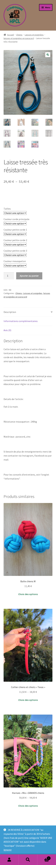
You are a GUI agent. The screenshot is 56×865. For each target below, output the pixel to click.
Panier (43, 857)
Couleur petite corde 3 (15, 250)
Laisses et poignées (34, 34)
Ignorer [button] (8, 849)
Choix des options (28, 594)
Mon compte (9, 859)
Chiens (19, 34)
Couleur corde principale (16, 219)
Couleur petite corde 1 (15, 229)
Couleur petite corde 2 (15, 240)
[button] (47, 54)
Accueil (10, 34)
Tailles (7, 208)
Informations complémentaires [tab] (21, 321)
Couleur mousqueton (15, 261)
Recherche (28, 859)
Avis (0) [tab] (7, 330)
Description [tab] (10, 312)
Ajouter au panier (29, 275)
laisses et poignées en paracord (19, 38)
